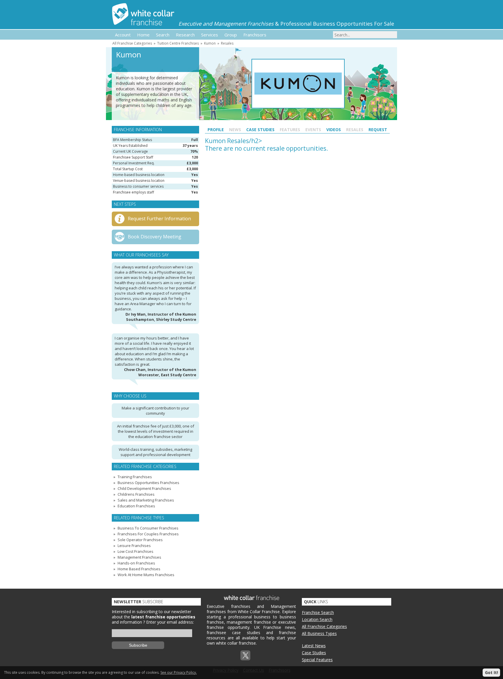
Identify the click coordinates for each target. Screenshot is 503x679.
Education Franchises (136, 506)
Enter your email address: (170, 622)
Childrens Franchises (136, 494)
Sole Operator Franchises (140, 539)
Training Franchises (135, 476)
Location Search (317, 619)
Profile (216, 129)
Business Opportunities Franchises (148, 482)
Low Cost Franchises (135, 551)
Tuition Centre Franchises (178, 43)
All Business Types (319, 633)
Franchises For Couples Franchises (148, 533)
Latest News (314, 645)
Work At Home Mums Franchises (146, 574)
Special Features (317, 659)
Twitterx (245, 655)
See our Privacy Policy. (178, 672)
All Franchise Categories (132, 43)
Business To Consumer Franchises (148, 528)
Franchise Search (318, 612)
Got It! (491, 672)
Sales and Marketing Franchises (146, 500)
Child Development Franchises (144, 488)
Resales (227, 43)
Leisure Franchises (134, 545)
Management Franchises (139, 557)
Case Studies (260, 129)
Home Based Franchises (139, 568)
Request (378, 129)
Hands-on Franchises (136, 563)
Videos (333, 129)
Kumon (210, 43)
